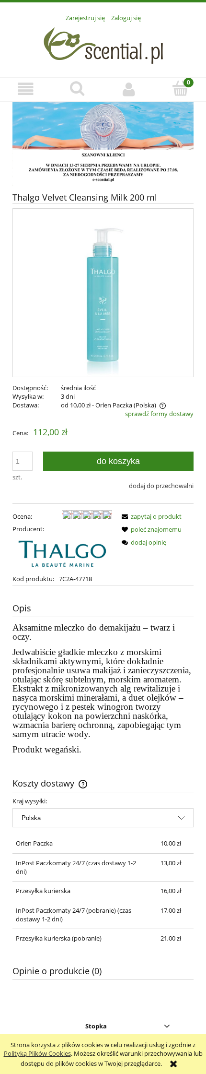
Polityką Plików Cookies (37, 1053)
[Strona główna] (103, 44)
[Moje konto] (129, 89)
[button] (26, 89)
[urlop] (103, 144)
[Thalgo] (62, 553)
